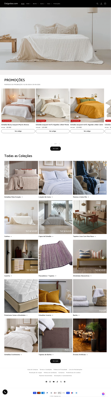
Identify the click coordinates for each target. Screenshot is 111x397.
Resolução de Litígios (35, 372)
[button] (28, 3)
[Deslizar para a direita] (59, 144)
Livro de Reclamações (75, 369)
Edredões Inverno (45, 315)
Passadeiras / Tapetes (46, 276)
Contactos (61, 372)
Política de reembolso (50, 372)
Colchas (7, 236)
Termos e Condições (46, 369)
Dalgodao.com (57, 396)
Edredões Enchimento (12, 355)
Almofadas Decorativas (81, 276)
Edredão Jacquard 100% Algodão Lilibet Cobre (86, 125)
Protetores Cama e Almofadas (15, 315)
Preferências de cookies (73, 372)
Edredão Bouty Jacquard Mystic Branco (15, 125)
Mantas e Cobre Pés (80, 197)
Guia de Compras (32, 369)
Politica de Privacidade (60, 369)
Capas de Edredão (45, 236)
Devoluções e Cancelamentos (63, 375)
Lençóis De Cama (45, 197)
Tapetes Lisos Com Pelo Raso (83, 236)
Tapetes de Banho (45, 355)
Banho (75, 315)
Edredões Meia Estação (12, 197)
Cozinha (7, 276)
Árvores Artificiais (79, 355)
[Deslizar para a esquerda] (52, 144)
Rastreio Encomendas (45, 375)
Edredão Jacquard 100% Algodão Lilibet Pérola (52, 125)
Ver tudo (55, 148)
